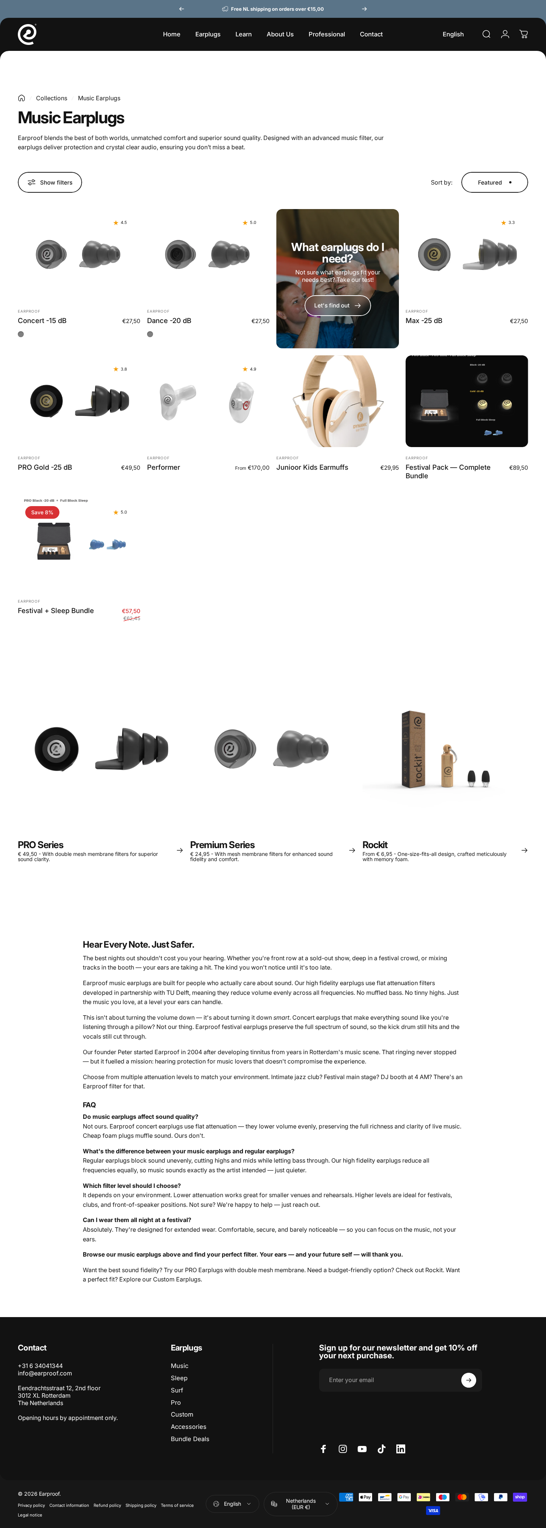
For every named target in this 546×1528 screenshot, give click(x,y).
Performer (163, 467)
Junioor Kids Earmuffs (312, 467)
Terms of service (177, 1505)
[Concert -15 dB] (79, 255)
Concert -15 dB (42, 320)
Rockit (434, 1270)
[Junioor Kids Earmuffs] (337, 401)
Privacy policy (31, 1505)
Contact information (69, 1505)
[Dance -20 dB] (208, 255)
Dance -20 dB (169, 320)
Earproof (29, 311)
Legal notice (30, 1515)
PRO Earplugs (204, 1270)
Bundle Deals (190, 1439)
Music (179, 1365)
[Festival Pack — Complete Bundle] (467, 401)
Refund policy (107, 1505)
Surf (177, 1390)
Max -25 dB (424, 320)
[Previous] (181, 9)
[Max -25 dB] (467, 255)
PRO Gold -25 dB (45, 467)
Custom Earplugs (177, 1279)
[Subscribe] (468, 1380)
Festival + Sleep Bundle (56, 610)
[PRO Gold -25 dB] (79, 401)
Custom (182, 1414)
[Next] (364, 9)
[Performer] (208, 401)
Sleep (179, 1378)
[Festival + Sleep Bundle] (79, 544)
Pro (176, 1402)
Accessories (189, 1426)
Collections (51, 98)
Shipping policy (141, 1505)
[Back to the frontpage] (21, 98)
